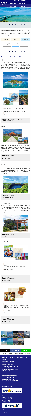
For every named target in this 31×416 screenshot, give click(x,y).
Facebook (16, 350)
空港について (22, 6)
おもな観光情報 (7, 44)
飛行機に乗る (13, 3)
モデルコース (23, 44)
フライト (6, 39)
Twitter (5, 350)
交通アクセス (13, 6)
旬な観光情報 (15, 44)
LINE (26, 350)
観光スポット (26, 39)
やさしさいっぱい (16, 0)
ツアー (16, 39)
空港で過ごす (22, 3)
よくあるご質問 (25, 0)
